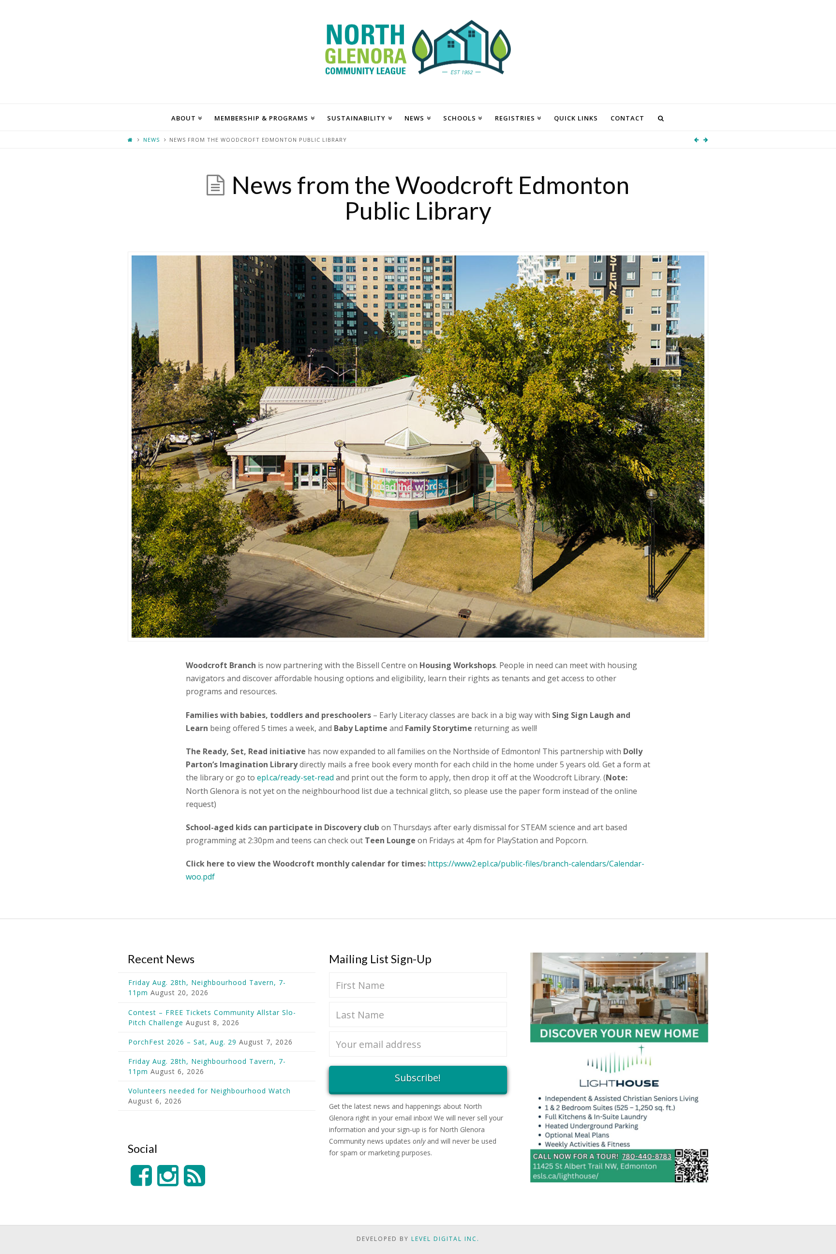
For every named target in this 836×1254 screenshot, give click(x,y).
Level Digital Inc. (445, 1239)
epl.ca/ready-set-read (295, 777)
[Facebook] (141, 1176)
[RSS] (194, 1176)
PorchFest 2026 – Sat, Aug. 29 (182, 1041)
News (151, 139)
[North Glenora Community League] (418, 52)
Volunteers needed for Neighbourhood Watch (209, 1090)
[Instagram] (168, 1176)
